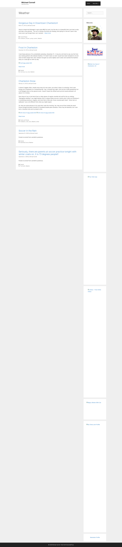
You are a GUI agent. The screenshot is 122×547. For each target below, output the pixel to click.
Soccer (27, 142)
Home (88, 3)
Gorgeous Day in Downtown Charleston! (38, 23)
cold (27, 121)
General (22, 70)
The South (22, 166)
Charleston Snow (27, 81)
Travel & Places (23, 36)
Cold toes (22, 71)
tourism (35, 38)
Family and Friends (24, 120)
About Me (95, 3)
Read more (48, 33)
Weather (40, 38)
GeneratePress (70, 544)
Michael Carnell (28, 2)
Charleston (22, 38)
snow (28, 71)
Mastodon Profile (95, 537)
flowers (28, 38)
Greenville (22, 142)
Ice (26, 71)
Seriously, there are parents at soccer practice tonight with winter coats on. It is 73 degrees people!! (47, 152)
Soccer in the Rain (28, 130)
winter (37, 121)
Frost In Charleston (28, 47)
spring (31, 38)
